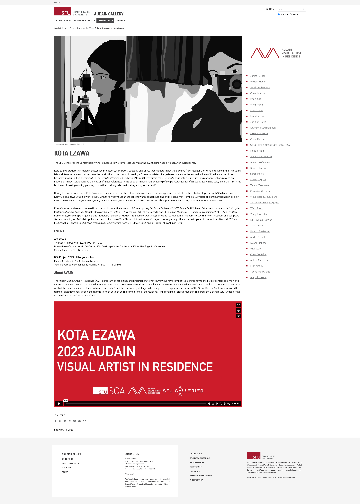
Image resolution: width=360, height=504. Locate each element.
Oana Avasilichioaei (260, 191)
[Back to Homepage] (72, 11)
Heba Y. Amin (257, 150)
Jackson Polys (258, 121)
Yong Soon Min (258, 214)
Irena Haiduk (257, 116)
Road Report (196, 467)
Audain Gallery (108, 14)
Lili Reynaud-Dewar (261, 219)
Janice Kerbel (257, 75)
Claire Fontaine (258, 254)
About (119, 20)
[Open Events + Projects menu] (94, 20)
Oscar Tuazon (257, 93)
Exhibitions (62, 20)
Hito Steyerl (256, 248)
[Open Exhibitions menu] (70, 20)
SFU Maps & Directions (200, 458)
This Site (284, 14)
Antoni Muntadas (259, 260)
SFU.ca (295, 14)
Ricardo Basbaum (260, 231)
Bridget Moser (258, 81)
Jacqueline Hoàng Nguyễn (264, 202)
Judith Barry (257, 225)
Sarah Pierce (257, 173)
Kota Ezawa (256, 110)
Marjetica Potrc (258, 277)
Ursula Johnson (259, 133)
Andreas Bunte (258, 237)
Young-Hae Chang (260, 271)
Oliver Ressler (257, 139)
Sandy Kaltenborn (260, 87)
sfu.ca (57, 2)
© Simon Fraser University (285, 478)
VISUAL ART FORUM (261, 156)
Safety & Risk (196, 454)
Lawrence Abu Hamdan (263, 127)
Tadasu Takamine (259, 185)
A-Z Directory (196, 480)
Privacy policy (268, 478)
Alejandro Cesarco (260, 162)
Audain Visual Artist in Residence (96, 28)
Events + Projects (83, 20)
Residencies (104, 20)
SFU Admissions (197, 462)
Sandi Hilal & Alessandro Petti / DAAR (270, 145)
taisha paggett (258, 179)
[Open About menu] (125, 20)
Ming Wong (256, 104)
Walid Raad (256, 208)
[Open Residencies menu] (112, 20)
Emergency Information (201, 475)
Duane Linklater (258, 242)
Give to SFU (195, 471)
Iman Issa (255, 98)
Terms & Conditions (254, 478)
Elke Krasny (256, 265)
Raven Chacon (258, 168)
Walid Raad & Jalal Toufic (263, 196)
